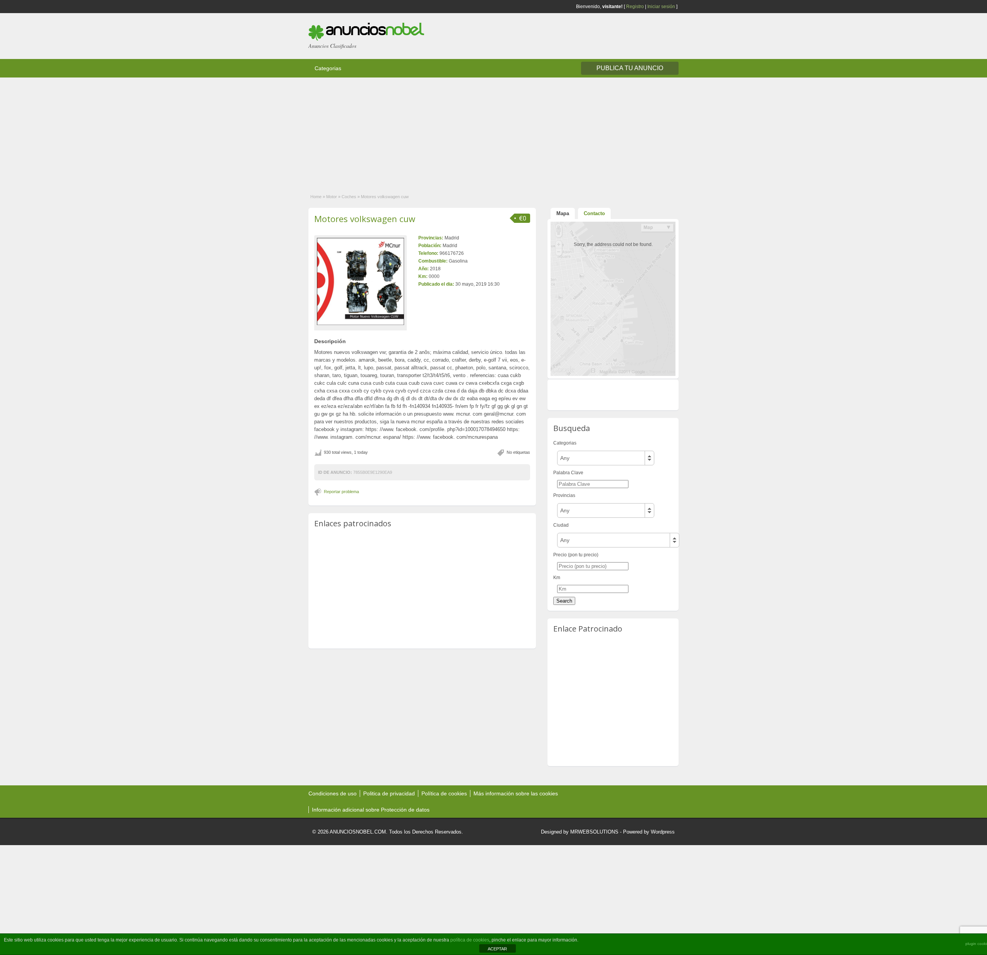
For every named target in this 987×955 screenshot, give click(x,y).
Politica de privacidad (389, 793)
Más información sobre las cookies (515, 793)
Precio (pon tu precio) (575, 555)
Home (316, 196)
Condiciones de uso (332, 793)
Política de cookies (444, 793)
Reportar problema (341, 491)
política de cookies (469, 940)
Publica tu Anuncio (629, 68)
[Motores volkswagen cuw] (360, 281)
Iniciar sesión (661, 6)
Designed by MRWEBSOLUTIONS (579, 832)
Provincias (564, 495)
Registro (635, 6)
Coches (349, 196)
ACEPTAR (497, 949)
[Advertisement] (231, 131)
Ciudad (561, 525)
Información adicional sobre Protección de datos (370, 810)
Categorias (328, 68)
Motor (331, 196)
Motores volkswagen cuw (364, 218)
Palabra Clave (568, 472)
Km (556, 577)
